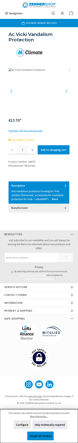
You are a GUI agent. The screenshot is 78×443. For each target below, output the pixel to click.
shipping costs (35, 396)
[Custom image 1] (26, 332)
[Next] (66, 91)
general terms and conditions (40, 278)
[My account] (62, 13)
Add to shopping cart (53, 149)
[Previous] (12, 91)
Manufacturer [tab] (19, 207)
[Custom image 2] (51, 332)
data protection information (32, 275)
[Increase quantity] (32, 149)
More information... (39, 416)
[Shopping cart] (71, 13)
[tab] (39, 192)
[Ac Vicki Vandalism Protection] (39, 91)
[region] (39, 91)
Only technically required (50, 424)
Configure (22, 424)
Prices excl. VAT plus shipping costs (25, 130)
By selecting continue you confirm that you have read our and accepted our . (40, 275)
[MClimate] (39, 52)
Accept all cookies (40, 436)
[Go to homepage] (39, 5)
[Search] (53, 13)
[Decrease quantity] (12, 149)
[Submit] (66, 257)
